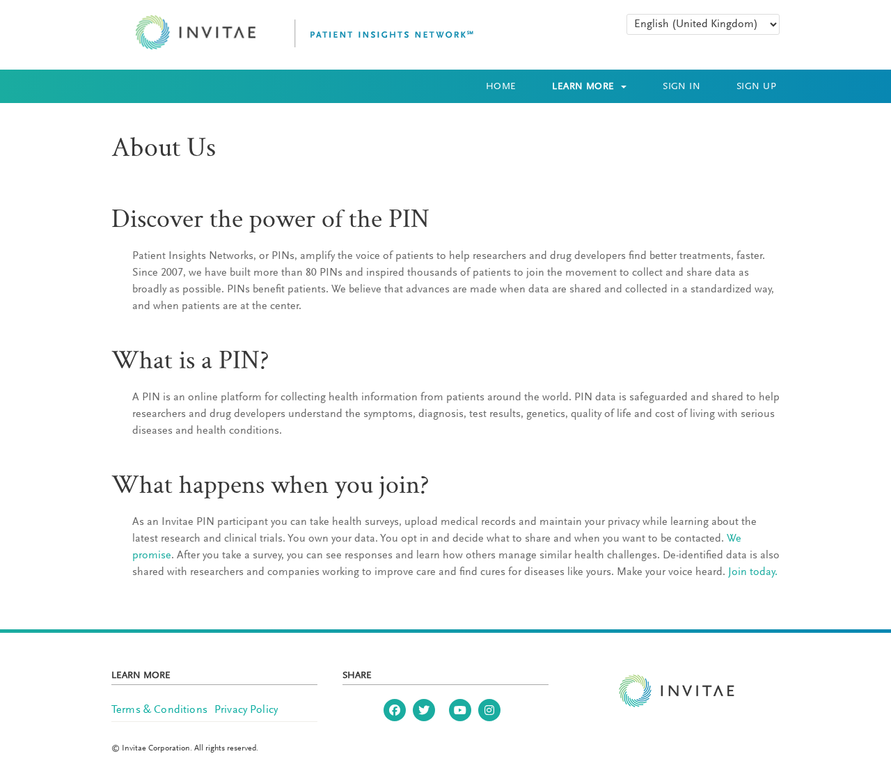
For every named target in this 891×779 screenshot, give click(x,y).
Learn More (584, 87)
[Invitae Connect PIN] (293, 33)
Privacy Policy (246, 710)
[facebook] (395, 710)
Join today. (753, 572)
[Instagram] (489, 710)
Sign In (681, 87)
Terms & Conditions (159, 710)
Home (501, 87)
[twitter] (424, 710)
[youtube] (460, 710)
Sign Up (756, 87)
